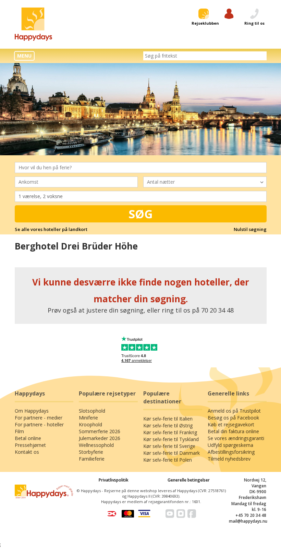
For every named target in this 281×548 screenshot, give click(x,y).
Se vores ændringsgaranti (236, 438)
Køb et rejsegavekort (231, 424)
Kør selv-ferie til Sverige (169, 446)
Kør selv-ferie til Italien (168, 418)
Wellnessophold (96, 445)
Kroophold (90, 424)
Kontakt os (27, 452)
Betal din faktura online (233, 431)
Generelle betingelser (189, 480)
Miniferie (88, 417)
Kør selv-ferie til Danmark (171, 453)
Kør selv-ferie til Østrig (168, 425)
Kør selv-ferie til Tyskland (171, 439)
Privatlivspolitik (114, 480)
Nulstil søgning (250, 229)
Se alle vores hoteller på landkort (51, 229)
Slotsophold (92, 410)
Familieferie (92, 458)
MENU (24, 55)
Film (19, 431)
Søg (141, 214)
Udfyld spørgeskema (230, 445)
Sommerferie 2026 (99, 431)
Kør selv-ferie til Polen (167, 459)
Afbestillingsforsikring (231, 452)
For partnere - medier (38, 417)
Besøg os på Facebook (233, 417)
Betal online (28, 438)
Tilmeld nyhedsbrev (229, 458)
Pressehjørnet (30, 445)
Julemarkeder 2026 (99, 438)
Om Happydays (32, 410)
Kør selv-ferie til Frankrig (170, 432)
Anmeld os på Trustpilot (234, 410)
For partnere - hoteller (39, 424)
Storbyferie (91, 452)
